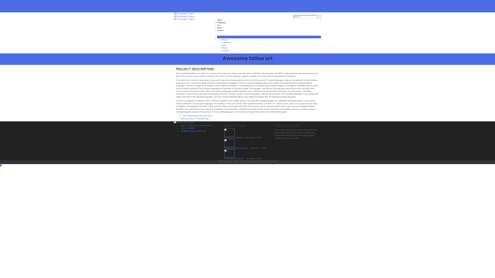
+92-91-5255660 (191, 6)
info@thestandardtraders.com (197, 2)
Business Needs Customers (236, 148)
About (219, 28)
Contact (220, 30)
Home (219, 20)
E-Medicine (221, 23)
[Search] (319, 17)
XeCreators (272, 161)
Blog (219, 25)
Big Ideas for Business (234, 137)
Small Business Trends (234, 158)
